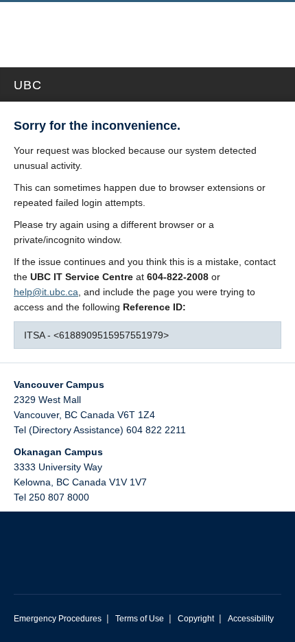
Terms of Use (139, 618)
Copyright (196, 618)
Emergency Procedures (58, 618)
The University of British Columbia (99, 28)
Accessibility (251, 618)
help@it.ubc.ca (46, 291)
